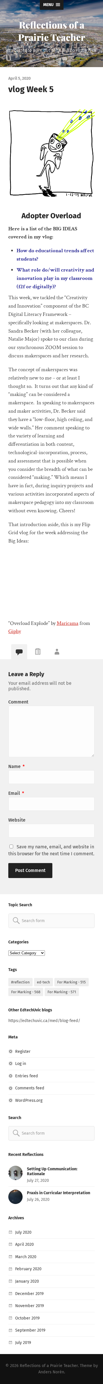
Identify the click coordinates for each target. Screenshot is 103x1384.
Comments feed (29, 1088)
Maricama (67, 623)
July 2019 (23, 1342)
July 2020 (23, 1232)
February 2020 (28, 1269)
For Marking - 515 (71, 982)
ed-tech (43, 982)
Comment (18, 702)
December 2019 (29, 1293)
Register (23, 1051)
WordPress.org (28, 1100)
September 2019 (30, 1330)
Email (16, 793)
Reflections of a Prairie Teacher (51, 30)
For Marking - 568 (25, 992)
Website (16, 820)
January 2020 (27, 1281)
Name (16, 766)
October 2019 (27, 1318)
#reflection (20, 982)
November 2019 (29, 1305)
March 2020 (25, 1256)
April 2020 (24, 1244)
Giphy (14, 631)
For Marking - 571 (61, 992)
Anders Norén (51, 1372)
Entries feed (26, 1076)
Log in (20, 1063)
